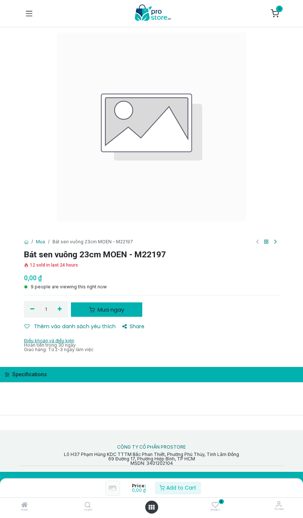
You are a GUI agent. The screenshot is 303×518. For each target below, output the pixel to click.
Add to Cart (180, 487)
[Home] (24, 505)
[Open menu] (151, 507)
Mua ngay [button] (110, 309)
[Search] (87, 505)
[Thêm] (60, 309)
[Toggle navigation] (29, 13)
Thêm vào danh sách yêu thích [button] (74, 326)
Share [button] (137, 326)
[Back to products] (266, 242)
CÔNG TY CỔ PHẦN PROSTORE (151, 447)
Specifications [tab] (29, 374)
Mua (40, 241)
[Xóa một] (32, 309)
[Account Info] (278, 504)
